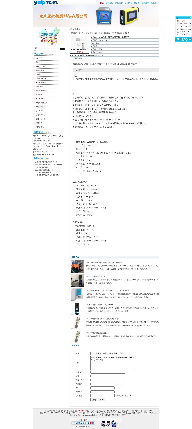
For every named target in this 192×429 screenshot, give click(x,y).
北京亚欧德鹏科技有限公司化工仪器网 (48, 165)
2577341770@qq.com (45, 152)
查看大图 (80, 45)
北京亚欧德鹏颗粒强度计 (44, 172)
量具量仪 (38, 94)
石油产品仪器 (40, 115)
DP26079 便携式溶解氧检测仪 (96, 333)
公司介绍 (109, 2)
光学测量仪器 (40, 82)
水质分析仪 (39, 123)
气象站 (38, 74)
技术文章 (145, 2)
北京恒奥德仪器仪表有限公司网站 (47, 175)
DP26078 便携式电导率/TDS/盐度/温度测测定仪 (102, 319)
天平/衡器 (39, 86)
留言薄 (136, 2)
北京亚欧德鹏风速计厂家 (44, 167)
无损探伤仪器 (40, 90)
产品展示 (119, 2)
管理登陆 (118, 415)
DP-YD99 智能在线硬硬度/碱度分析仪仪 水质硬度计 (104, 262)
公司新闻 (128, 2)
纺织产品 (38, 62)
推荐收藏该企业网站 (83, 426)
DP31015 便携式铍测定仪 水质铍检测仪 (100, 305)
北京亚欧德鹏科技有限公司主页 (46, 162)
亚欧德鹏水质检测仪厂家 (44, 170)
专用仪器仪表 (40, 66)
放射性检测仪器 (41, 102)
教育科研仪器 (40, 119)
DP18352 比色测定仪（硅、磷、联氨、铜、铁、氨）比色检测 (107, 290)
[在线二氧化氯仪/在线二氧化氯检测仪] (80, 42)
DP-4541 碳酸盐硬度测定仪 (95, 276)
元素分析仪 (39, 70)
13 (91, 423)
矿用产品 (38, 58)
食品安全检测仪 (41, 78)
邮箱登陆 (111, 415)
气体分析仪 (39, 127)
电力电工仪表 (40, 98)
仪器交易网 (104, 415)
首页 (102, 2)
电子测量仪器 (40, 111)
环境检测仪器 (40, 106)
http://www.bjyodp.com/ (45, 155)
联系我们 (154, 2)
